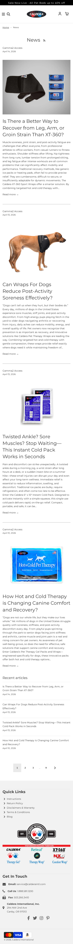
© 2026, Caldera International (19, 939)
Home (6, 27)
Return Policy (15, 803)
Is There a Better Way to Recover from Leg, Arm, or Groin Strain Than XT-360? (33, 127)
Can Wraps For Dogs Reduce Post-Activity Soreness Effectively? (28, 291)
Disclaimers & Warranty (21, 807)
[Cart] (66, 14)
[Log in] (60, 14)
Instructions (14, 798)
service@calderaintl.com (31, 884)
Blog (10, 816)
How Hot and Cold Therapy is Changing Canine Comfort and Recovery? (36, 603)
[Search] (8, 14)
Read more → (11, 194)
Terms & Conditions (18, 812)
